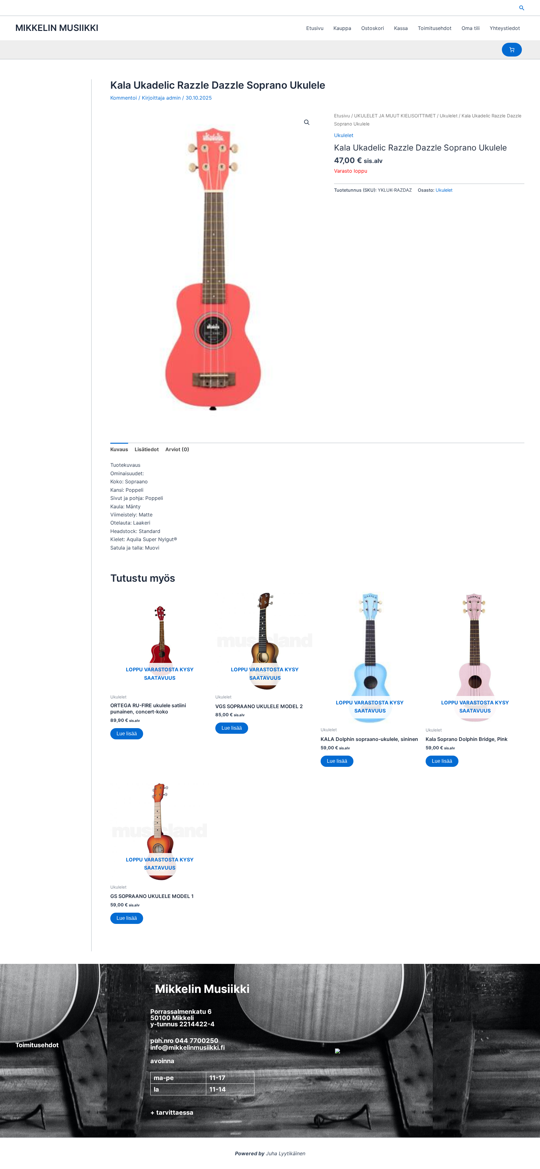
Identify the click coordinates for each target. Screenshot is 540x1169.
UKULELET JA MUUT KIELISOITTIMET (395, 116)
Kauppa (342, 28)
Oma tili (471, 28)
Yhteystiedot (505, 28)
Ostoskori (372, 28)
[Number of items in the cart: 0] (512, 50)
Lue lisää (127, 733)
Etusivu (314, 28)
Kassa (401, 28)
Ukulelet (449, 116)
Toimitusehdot (435, 28)
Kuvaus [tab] (119, 449)
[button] (522, 8)
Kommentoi (123, 98)
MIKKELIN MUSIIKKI (56, 27)
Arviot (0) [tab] (177, 449)
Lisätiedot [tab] (147, 449)
